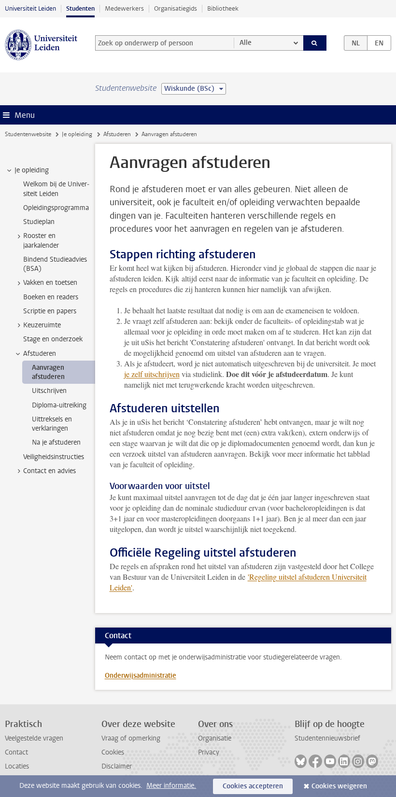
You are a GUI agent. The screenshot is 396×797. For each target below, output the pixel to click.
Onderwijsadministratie (140, 675)
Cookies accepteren (253, 786)
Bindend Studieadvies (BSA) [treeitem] (55, 264)
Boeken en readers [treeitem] (50, 297)
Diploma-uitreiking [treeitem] (59, 405)
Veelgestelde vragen (34, 738)
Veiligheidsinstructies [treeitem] (53, 456)
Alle (246, 42)
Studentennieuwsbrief (327, 738)
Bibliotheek (223, 8)
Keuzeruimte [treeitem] (42, 325)
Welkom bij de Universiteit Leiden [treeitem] (56, 189)
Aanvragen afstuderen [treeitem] (48, 372)
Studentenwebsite (28, 134)
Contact (16, 752)
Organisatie (214, 738)
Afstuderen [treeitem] (39, 353)
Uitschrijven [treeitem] (49, 390)
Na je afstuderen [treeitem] (56, 442)
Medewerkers (124, 8)
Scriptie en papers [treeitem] (49, 311)
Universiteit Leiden (30, 8)
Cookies (112, 752)
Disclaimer (116, 766)
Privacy (208, 752)
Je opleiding (77, 134)
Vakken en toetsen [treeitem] (50, 282)
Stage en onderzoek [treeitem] (53, 339)
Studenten (80, 8)
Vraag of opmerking (130, 738)
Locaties (17, 766)
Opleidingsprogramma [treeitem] (56, 207)
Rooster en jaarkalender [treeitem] (41, 240)
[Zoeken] (314, 43)
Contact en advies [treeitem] (49, 470)
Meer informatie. (171, 785)
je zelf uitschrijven (152, 374)
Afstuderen (117, 134)
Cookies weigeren (339, 786)
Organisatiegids (175, 8)
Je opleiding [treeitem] (31, 170)
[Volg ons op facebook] (315, 761)
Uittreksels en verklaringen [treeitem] (52, 424)
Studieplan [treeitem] (39, 221)
